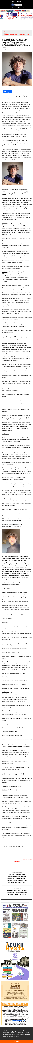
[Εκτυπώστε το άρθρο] (21, 859)
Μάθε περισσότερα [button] (14, 1036)
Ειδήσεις (7, 31)
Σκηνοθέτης (22, 34)
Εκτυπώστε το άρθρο (27, 859)
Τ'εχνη (27, 34)
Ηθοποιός (6, 34)
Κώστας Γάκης (14, 34)
